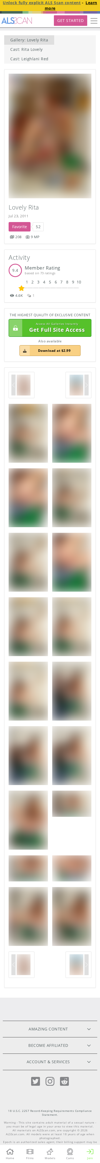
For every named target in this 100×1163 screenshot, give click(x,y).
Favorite (19, 226)
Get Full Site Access (57, 327)
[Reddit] (64, 1081)
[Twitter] (35, 1081)
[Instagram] (50, 1081)
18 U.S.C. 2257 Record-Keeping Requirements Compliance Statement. (50, 1113)
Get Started (70, 20)
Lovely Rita (24, 207)
